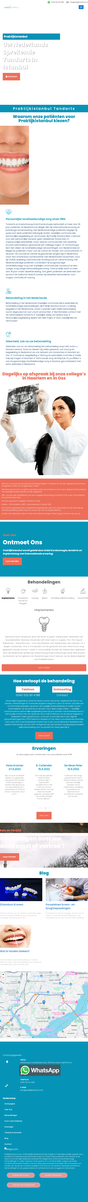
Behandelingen (10, 1115)
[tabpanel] (14, 780)
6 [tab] (52, 808)
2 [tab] (41, 808)
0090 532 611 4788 (57, 2)
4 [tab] (46, 808)
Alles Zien (44, 815)
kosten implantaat (53, 1175)
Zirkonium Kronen (11, 904)
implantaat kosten (21, 1175)
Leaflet (85, 1037)
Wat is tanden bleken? (14, 951)
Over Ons (8, 1109)
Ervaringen (8, 1127)
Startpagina (9, 1104)
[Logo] (12, 7)
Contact (12, 76)
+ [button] (3, 974)
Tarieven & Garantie (12, 1132)
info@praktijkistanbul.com (79, 2)
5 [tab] (49, 808)
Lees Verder (12, 561)
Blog (6, 1138)
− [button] (3, 977)
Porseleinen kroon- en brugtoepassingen (60, 906)
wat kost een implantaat (23, 1185)
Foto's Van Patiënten (13, 1121)
